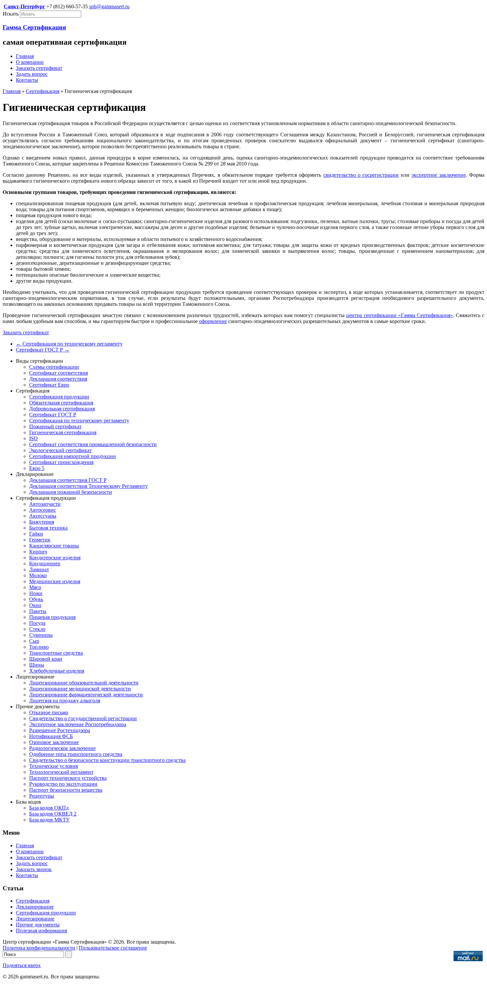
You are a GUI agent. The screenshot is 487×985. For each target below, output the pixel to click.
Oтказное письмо (48, 712)
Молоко (38, 575)
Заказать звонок (34, 869)
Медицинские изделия (54, 581)
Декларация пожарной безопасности (70, 492)
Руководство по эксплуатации (63, 784)
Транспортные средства (56, 653)
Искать (11, 14)
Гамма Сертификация (34, 27)
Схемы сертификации (54, 367)
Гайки (36, 534)
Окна (35, 605)
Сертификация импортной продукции (72, 456)
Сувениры (41, 635)
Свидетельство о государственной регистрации (83, 718)
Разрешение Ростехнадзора (59, 730)
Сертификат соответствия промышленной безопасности (93, 444)
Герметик (39, 539)
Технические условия (53, 766)
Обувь (36, 599)
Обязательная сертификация (61, 402)
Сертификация (42, 91)
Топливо (39, 647)
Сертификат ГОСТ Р (43, 349)
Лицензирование (35, 918)
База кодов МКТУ (49, 819)
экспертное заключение (438, 175)
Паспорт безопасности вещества (65, 790)
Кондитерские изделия (55, 557)
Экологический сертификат (60, 450)
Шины (36, 665)
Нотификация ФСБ (51, 736)
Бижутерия (41, 522)
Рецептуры (41, 796)
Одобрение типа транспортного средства (75, 754)
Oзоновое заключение (54, 742)
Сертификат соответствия (58, 373)
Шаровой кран (45, 659)
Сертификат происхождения (61, 462)
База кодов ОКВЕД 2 (53, 814)
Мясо (35, 587)
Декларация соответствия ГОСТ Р (68, 480)
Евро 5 (36, 468)
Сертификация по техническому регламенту (69, 344)
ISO (33, 438)
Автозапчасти (45, 504)
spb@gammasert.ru (109, 6)
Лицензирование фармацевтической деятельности (86, 694)
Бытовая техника (48, 528)
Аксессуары (42, 516)
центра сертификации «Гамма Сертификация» (399, 315)
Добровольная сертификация (62, 408)
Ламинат (39, 569)
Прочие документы (38, 924)
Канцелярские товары (54, 545)
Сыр (34, 641)
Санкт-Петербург (24, 6)
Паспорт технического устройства (68, 778)
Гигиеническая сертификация (62, 432)
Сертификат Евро (49, 385)
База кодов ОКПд (49, 808)
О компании (30, 62)
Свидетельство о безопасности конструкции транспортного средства (107, 760)
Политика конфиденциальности (39, 948)
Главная (25, 56)
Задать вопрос (32, 74)
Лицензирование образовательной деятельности (83, 682)
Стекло (37, 629)
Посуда (37, 623)
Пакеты (37, 611)
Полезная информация (41, 930)
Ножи (35, 593)
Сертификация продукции (59, 396)
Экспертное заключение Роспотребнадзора (77, 724)
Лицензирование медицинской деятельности (80, 688)
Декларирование (35, 907)
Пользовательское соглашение (113, 948)
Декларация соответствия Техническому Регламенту (88, 486)
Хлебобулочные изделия (56, 671)
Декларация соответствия (58, 379)
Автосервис (42, 510)
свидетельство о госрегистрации (361, 175)
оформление (213, 321)
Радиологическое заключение (62, 748)
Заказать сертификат (39, 68)
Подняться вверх (22, 965)
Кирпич (38, 551)
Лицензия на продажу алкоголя (64, 700)
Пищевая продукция (52, 617)
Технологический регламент (61, 772)
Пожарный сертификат (55, 426)
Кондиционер (44, 563)
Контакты (27, 80)
